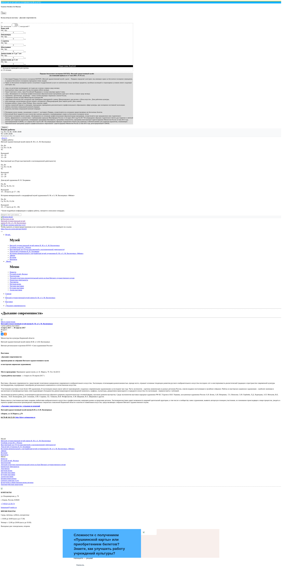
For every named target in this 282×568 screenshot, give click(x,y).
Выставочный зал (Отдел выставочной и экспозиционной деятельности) (37, 249)
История (13, 257)
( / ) (5, 29)
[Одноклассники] (5, 334)
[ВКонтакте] (2, 334)
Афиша (12, 255)
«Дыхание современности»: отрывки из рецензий (20, 406)
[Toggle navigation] (2, 231)
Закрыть (4, 127)
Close (3, 13)
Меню (8, 261)
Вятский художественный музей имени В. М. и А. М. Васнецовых (35, 245)
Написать (80, 565)
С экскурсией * (24, 26)
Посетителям (14, 276)
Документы (14, 282)
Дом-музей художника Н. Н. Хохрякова (24, 251)
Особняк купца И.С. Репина (20, 247)
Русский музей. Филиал (19, 274)
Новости (13, 272)
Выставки (9, 302)
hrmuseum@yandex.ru (9, 507)
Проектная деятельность (19, 280)
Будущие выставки (17, 288)
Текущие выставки (17, 286)
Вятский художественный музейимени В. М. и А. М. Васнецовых (13, 222)
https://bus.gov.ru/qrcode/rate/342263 (14, 229)
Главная (8, 294)
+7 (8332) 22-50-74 (8, 504)
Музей (8, 235)
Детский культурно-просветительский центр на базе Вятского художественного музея (42, 278)
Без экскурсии (6, 26)
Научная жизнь (15, 284)
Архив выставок (16, 290)
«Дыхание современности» (15, 306)
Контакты (13, 259)
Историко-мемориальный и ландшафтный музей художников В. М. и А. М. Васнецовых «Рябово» (46, 253)
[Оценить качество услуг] (13, 225)
